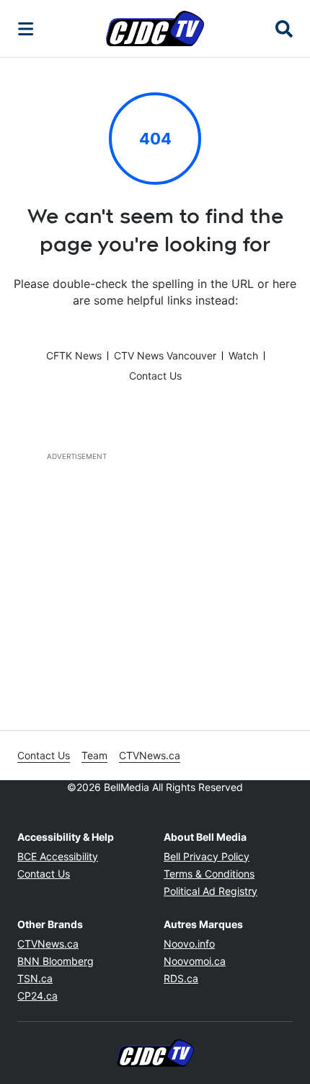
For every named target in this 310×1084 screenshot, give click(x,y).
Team (94, 755)
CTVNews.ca (149, 755)
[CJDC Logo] (155, 28)
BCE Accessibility (57, 856)
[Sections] (26, 29)
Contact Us (155, 376)
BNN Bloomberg (55, 961)
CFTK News (74, 355)
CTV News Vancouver (165, 355)
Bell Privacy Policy (206, 856)
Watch (243, 355)
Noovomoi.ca (195, 961)
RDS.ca (181, 978)
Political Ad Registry (210, 891)
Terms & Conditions (209, 873)
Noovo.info (189, 943)
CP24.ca (37, 995)
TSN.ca (35, 978)
